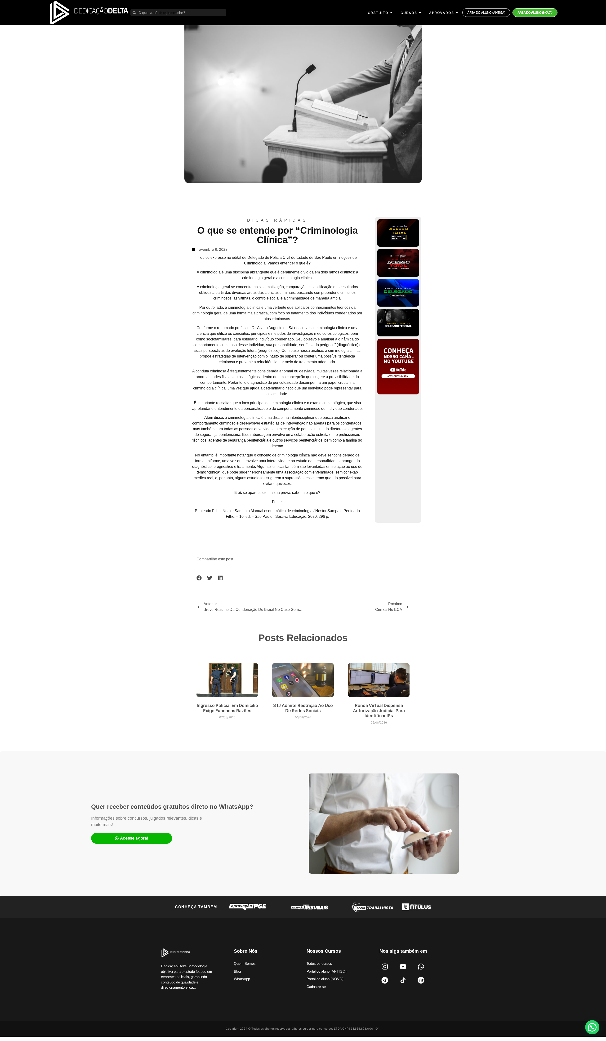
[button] (199, 578)
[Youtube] (402, 966)
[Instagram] (384, 966)
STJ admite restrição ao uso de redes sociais (303, 708)
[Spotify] (420, 980)
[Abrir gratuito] (391, 12)
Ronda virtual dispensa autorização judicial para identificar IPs (379, 710)
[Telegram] (384, 980)
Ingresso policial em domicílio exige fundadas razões (227, 708)
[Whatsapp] (420, 966)
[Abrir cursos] (420, 12)
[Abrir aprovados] (457, 12)
